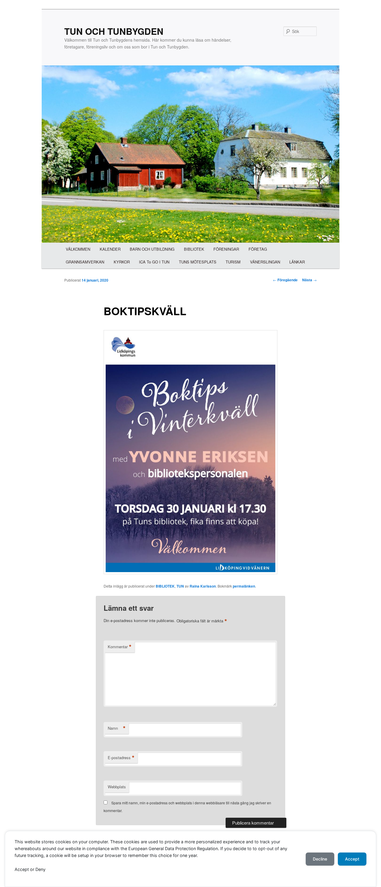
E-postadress (121, 757)
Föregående (285, 279)
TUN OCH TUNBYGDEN (113, 31)
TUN (180, 586)
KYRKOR (122, 262)
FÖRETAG (258, 249)
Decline (320, 858)
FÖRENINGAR (226, 249)
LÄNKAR (297, 262)
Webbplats (117, 786)
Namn (117, 728)
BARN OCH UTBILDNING (152, 249)
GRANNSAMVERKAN (85, 262)
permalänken (244, 586)
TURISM (233, 262)
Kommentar (120, 646)
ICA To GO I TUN (154, 262)
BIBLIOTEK (194, 249)
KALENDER (110, 249)
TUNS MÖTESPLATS (197, 262)
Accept (352, 858)
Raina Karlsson (203, 586)
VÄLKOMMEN (78, 249)
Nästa (309, 279)
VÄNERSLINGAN (265, 262)
